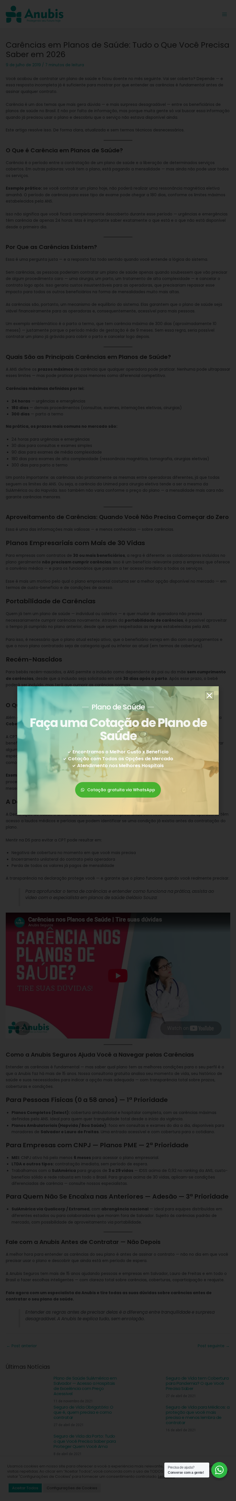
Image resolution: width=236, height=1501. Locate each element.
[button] (209, 695)
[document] (118, 750)
